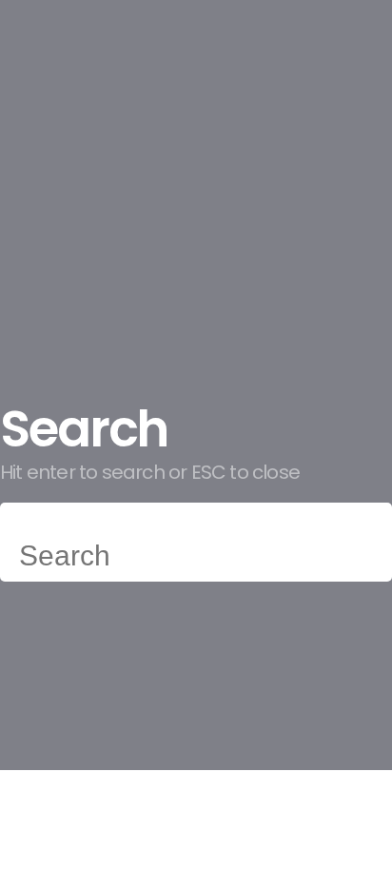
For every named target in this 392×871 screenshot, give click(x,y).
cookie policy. (95, 724)
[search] (20, 525)
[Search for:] (196, 560)
